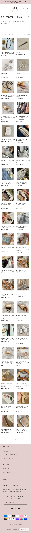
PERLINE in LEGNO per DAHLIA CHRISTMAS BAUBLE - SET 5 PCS (7, 362)
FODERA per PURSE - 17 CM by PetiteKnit (22, 227)
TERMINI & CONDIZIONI (10, 454)
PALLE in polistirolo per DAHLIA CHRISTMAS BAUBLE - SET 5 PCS (21, 340)
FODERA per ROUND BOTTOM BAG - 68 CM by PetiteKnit (22, 271)
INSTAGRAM (6, 476)
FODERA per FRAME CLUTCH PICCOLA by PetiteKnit (21, 205)
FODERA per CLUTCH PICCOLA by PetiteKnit (22, 183)
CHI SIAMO (6, 472)
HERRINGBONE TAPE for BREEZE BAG (22, 293)
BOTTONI (18, 52)
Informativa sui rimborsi (21, 522)
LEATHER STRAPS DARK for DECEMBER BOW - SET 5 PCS (8, 317)
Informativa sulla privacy (16, 524)
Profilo (5, 479)
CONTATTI (6, 451)
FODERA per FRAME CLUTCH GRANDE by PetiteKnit (6, 205)
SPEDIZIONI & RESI (9, 458)
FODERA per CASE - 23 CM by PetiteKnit (23, 161)
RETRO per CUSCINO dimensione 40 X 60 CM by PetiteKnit (8, 385)
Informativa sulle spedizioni (13, 529)
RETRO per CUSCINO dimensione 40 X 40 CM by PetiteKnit (23, 362)
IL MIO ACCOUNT (8, 468)
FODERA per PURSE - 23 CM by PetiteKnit (7, 248)
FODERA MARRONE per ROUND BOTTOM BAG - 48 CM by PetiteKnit (23, 118)
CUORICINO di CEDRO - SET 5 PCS (22, 96)
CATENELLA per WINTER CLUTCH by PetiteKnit (7, 96)
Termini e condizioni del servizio (16, 527)
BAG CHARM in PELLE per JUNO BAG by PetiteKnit (7, 53)
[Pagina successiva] (20, 440)
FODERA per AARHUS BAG (8, 139)
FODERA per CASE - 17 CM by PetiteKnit (8, 161)
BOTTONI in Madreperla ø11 (22, 74)
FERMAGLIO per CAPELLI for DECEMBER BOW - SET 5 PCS (8, 118)
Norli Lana (10, 522)
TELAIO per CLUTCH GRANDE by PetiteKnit (7, 430)
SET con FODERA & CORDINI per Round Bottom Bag (8, 408)
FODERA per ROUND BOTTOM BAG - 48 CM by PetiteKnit (22, 249)
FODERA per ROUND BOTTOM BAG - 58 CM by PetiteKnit (7, 271)
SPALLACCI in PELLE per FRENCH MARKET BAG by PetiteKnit (22, 408)
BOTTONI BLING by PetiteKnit (6, 74)
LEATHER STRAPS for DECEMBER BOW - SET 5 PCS (22, 317)
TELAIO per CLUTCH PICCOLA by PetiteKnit (22, 430)
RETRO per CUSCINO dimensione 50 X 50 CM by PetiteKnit (22, 385)
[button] (3, 9)
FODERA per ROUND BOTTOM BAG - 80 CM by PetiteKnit (8, 294)
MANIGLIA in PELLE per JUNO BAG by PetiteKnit (7, 339)
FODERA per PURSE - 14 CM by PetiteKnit (7, 227)
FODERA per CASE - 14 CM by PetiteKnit (23, 140)
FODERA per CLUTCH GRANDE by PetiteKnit (7, 183)
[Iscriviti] (26, 503)
